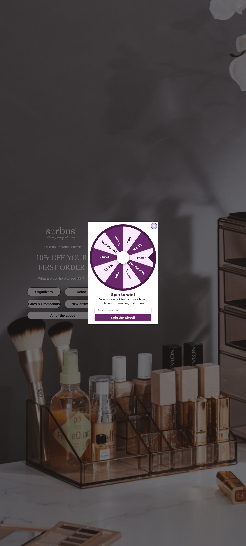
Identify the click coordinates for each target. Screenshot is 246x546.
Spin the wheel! (123, 317)
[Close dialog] (154, 226)
